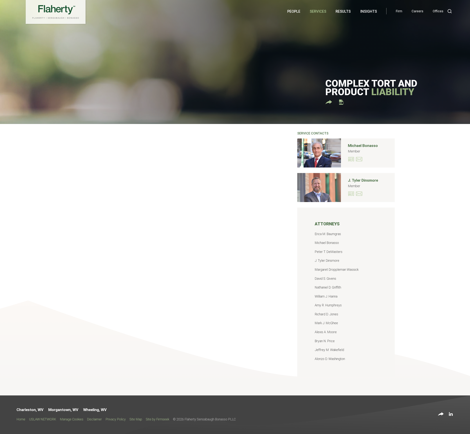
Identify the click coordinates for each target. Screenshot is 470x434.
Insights (368, 11)
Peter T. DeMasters (328, 252)
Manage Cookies (71, 419)
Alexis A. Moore (326, 332)
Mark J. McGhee (326, 323)
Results (343, 11)
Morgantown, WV (63, 410)
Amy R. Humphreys (328, 305)
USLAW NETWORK (42, 419)
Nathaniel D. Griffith (328, 287)
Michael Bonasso (363, 145)
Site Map (135, 419)
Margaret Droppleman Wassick (337, 269)
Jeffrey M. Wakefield (329, 350)
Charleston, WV (30, 410)
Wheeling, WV (95, 410)
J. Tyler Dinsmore (363, 180)
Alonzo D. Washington (330, 359)
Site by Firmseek (157, 419)
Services (318, 11)
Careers (417, 11)
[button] (440, 414)
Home (21, 419)
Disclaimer (94, 419)
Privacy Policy (116, 419)
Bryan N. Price (325, 341)
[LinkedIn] (450, 414)
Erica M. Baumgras (328, 234)
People (293, 11)
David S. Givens (325, 278)
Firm (399, 11)
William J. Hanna (326, 296)
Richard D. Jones (326, 314)
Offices (438, 11)
